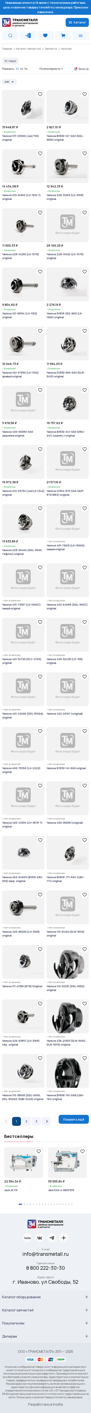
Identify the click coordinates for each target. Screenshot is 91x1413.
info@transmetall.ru (45, 1253)
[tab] (20, 1204)
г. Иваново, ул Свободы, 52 (45, 1281)
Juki (6, 81)
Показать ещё (73, 1119)
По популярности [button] (49, 69)
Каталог (80, 22)
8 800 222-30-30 (45, 1267)
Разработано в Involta (45, 1404)
